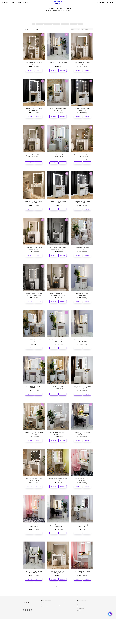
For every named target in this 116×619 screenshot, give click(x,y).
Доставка (79, 604)
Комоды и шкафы (44, 606)
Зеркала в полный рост (46, 604)
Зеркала (80, 23)
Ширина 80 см (48, 23)
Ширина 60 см (39, 23)
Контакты (79, 610)
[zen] (31, 610)
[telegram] (110, 2)
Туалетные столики (63, 605)
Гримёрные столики (8, 2)
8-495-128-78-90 (101, 2)
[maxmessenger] (108, 2)
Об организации (80, 608)
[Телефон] (25, 610)
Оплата (78, 602)
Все (33, 23)
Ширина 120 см (65, 23)
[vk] (112, 2)
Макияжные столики (63, 604)
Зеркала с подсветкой (63, 602)
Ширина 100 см (56, 23)
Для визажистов (73, 23)
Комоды (25, 2)
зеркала (18, 2)
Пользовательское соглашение (83, 606)
